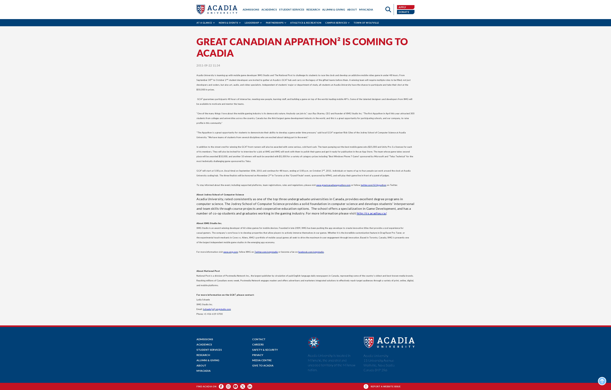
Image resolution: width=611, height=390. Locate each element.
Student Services (291, 9)
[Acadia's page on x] (235, 386)
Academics (269, 9)
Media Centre (262, 360)
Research (313, 9)
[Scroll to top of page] (602, 381)
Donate (404, 12)
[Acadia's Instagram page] (228, 386)
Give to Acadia (262, 365)
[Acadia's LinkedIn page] (249, 386)
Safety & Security (265, 349)
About (352, 9)
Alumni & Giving (333, 9)
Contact (259, 339)
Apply (402, 7)
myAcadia (366, 9)
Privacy (257, 354)
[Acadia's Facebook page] (221, 386)
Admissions (251, 9)
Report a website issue (385, 386)
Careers (258, 344)
